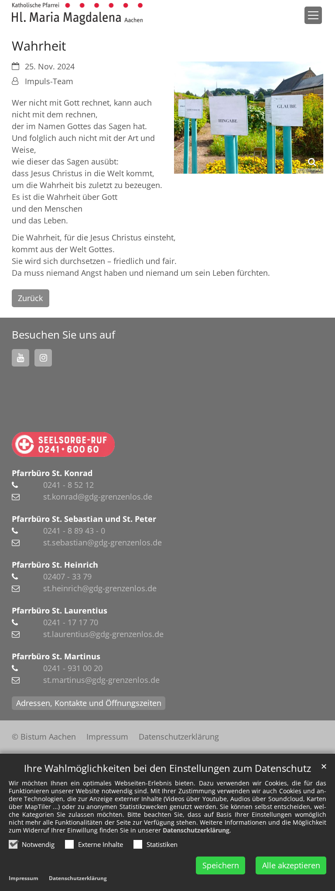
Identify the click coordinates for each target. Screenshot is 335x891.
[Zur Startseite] (77, 14)
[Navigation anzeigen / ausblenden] (313, 15)
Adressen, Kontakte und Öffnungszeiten (88, 703)
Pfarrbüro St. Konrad (52, 473)
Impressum (23, 878)
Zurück (30, 298)
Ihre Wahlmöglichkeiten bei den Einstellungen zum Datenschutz (167, 768)
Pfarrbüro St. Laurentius (59, 610)
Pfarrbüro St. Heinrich (55, 564)
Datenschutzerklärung (196, 830)
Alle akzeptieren (291, 865)
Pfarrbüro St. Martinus (56, 656)
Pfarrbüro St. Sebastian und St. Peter (84, 519)
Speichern (220, 865)
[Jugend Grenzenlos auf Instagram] (43, 358)
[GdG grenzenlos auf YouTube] (20, 358)
